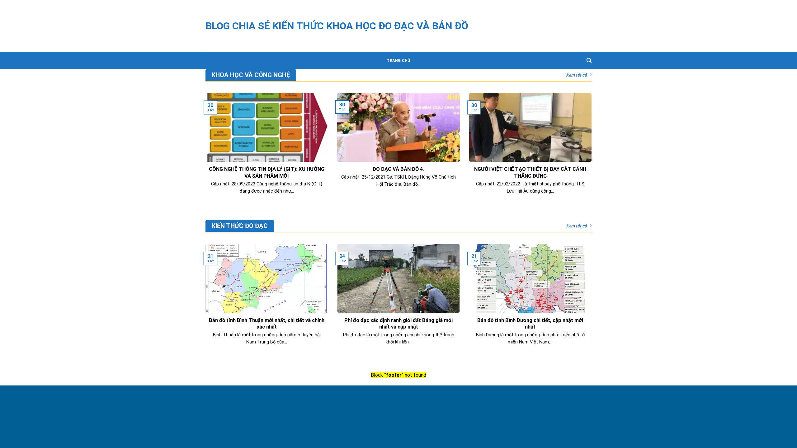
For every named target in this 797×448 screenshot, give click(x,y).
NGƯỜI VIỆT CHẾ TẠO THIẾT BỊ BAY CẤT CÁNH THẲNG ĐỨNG (530, 172)
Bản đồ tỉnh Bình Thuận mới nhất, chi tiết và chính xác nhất (266, 323)
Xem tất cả (576, 74)
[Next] (592, 302)
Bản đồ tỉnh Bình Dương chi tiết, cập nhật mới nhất (530, 323)
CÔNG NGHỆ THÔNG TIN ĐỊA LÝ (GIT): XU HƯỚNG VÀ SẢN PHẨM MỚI (266, 172)
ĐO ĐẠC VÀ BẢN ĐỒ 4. (398, 169)
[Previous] (204, 302)
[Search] (589, 60)
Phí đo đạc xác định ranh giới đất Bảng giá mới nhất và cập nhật (398, 323)
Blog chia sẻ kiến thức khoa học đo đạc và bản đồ (336, 26)
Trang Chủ (398, 60)
